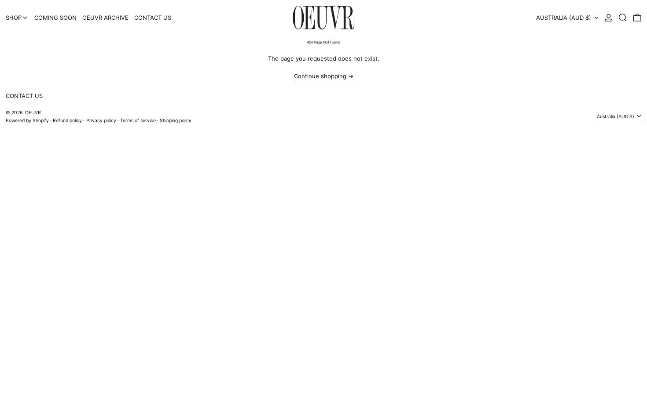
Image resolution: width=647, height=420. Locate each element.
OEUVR (33, 113)
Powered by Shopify (27, 120)
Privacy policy (101, 120)
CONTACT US (24, 95)
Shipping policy (175, 120)
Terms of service (138, 120)
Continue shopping (320, 76)
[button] (622, 17)
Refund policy (67, 120)
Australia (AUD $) (564, 17)
